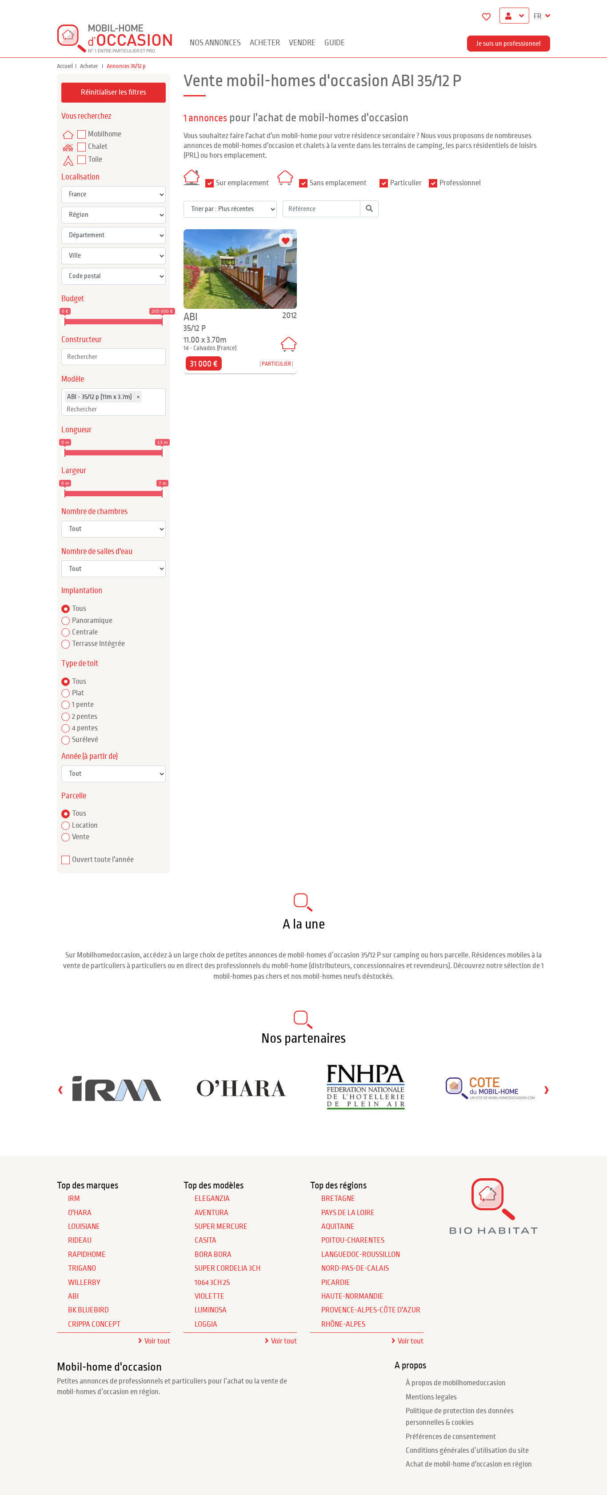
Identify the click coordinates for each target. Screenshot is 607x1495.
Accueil (65, 66)
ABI (73, 1296)
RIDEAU (80, 1240)
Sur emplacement (242, 183)
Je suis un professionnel (508, 43)
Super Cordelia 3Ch (227, 1268)
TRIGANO (82, 1268)
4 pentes (85, 728)
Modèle (72, 379)
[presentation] (60, 1089)
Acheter (265, 43)
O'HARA (80, 1213)
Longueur (76, 430)
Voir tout (157, 1341)
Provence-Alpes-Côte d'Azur (370, 1310)
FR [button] (538, 16)
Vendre (302, 43)
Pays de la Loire (348, 1213)
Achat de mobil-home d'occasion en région (469, 1464)
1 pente (83, 705)
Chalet (98, 147)
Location (85, 825)
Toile (95, 159)
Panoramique (92, 621)
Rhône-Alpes (343, 1324)
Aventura (211, 1213)
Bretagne (338, 1199)
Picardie (335, 1283)
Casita (205, 1240)
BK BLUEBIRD (88, 1310)
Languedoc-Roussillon (360, 1255)
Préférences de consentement (451, 1437)
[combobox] (113, 356)
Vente (80, 837)
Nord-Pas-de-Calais (355, 1268)
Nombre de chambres (94, 511)
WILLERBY (84, 1283)
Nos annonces (215, 43)
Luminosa (211, 1310)
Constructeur (81, 339)
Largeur (73, 470)
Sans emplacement (338, 183)
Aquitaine (338, 1227)
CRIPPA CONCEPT (94, 1324)
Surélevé (85, 740)
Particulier (406, 183)
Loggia (206, 1324)
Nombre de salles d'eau (96, 551)
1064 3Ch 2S (212, 1283)
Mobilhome (104, 134)
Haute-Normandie (352, 1296)
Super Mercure (221, 1227)
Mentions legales (431, 1397)
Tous (79, 609)
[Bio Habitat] (493, 1231)
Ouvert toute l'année (103, 860)
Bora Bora (213, 1255)
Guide (334, 43)
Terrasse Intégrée (98, 644)
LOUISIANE (84, 1227)
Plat (78, 693)
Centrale (85, 632)
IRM (74, 1199)
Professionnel (460, 183)
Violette (209, 1296)
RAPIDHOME (87, 1255)
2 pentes (84, 717)
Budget (72, 299)
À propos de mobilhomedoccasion (456, 1383)
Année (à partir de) (89, 756)
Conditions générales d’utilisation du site (467, 1451)
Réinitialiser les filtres (113, 92)
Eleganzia (212, 1199)
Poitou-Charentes (352, 1240)
